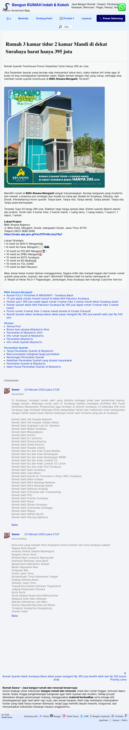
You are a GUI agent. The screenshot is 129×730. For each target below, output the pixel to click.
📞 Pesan (111, 18)
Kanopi (116, 720)
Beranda (23, 18)
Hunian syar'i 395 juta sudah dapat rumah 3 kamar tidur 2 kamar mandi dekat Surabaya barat (62, 301)
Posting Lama (118, 679)
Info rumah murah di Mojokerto (25, 335)
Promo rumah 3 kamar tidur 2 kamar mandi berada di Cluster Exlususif (49, 311)
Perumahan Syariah (16, 347)
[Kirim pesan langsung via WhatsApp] (122, 7)
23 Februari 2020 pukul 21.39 (41, 389)
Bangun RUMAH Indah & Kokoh (40, 5)
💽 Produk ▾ (67, 18)
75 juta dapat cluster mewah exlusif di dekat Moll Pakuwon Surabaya (48, 298)
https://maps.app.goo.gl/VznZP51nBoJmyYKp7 (33, 234)
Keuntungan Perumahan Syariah (25, 357)
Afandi (44, 716)
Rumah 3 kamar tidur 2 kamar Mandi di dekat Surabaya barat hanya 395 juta (56, 47)
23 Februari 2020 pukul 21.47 (41, 534)
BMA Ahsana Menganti (18, 292)
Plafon (124, 720)
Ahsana (8, 323)
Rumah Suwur (7, 717)
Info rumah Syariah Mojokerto (24, 342)
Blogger (57, 716)
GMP (84, 716)
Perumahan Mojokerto (20, 338)
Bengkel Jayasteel (99, 716)
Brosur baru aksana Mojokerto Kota (28, 329)
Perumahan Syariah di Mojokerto (26, 363)
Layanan (86, 18)
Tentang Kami (44, 18)
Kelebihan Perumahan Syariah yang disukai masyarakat (39, 360)
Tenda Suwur (70, 716)
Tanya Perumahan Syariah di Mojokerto (30, 350)
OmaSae (117, 716)
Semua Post (14, 326)
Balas (15, 524)
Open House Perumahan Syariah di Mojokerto (34, 366)
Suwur (16, 389)
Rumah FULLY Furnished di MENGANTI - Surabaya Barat (40, 295)
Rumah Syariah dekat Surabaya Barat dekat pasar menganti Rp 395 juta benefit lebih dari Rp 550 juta (63, 676)
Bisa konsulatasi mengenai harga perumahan (33, 354)
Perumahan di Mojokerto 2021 (25, 332)
